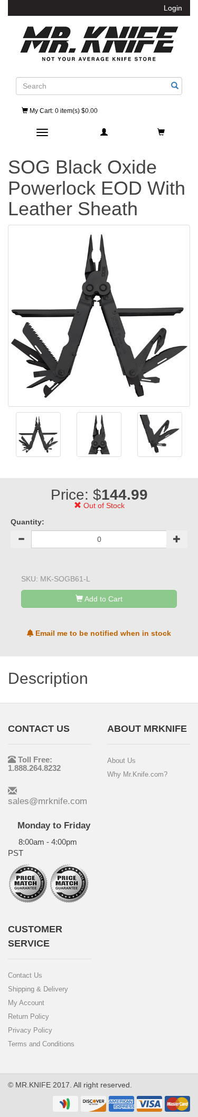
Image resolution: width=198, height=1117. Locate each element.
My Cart (63, 110)
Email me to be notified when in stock (102, 633)
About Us (121, 761)
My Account (26, 1003)
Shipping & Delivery (38, 989)
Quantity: (27, 522)
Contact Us (25, 975)
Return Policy (28, 1016)
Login (173, 8)
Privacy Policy (30, 1030)
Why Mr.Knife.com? (137, 774)
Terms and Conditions (41, 1044)
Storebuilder (99, 43)
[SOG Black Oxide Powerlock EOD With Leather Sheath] (38, 434)
